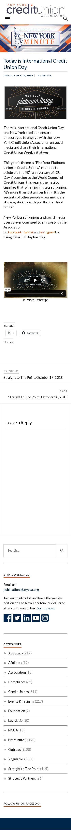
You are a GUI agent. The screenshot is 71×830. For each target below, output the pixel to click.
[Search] (61, 19)
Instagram (47, 232)
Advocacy (15, 653)
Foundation (16, 711)
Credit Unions (18, 692)
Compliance (17, 682)
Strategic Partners (22, 778)
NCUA (13, 730)
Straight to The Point (24, 769)
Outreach (15, 749)
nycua (46, 75)
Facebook (15, 232)
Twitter (28, 232)
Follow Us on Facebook (22, 803)
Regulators (16, 759)
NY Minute (16, 740)
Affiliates (15, 663)
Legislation (16, 720)
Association (17, 672)
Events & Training (21, 701)
